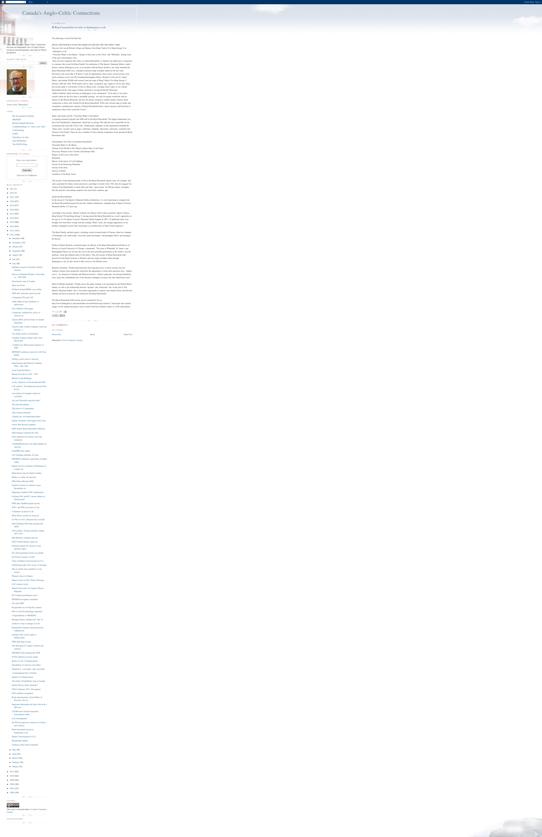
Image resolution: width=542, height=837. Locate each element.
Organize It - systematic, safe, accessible (28, 669)
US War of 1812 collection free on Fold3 (28, 519)
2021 (12, 197)
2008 (12, 784)
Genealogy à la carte (20, 137)
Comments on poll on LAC (23, 511)
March (15, 758)
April (14, 754)
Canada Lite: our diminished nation (26, 416)
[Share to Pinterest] (64, 315)
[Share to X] (58, 315)
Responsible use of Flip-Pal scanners (27, 607)
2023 (12, 188)
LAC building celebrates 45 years (25, 455)
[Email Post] (65, 311)
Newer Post (56, 334)
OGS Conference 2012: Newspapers (26, 689)
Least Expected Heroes (21, 370)
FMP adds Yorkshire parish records (26, 293)
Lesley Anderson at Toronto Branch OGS (28, 382)
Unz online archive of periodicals (25, 333)
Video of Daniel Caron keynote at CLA (28, 561)
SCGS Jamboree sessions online (25, 656)
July (14, 259)
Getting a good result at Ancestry (25, 359)
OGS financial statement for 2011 (25, 432)
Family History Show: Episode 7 (25, 685)
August (15, 255)
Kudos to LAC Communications (25, 661)
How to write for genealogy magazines (27, 611)
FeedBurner (32, 175)
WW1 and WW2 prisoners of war (26, 507)
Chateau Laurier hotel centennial (25, 744)
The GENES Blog (19, 144)
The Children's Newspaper (22, 308)
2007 (12, 788)
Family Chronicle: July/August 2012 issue (29, 420)
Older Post (128, 334)
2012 (12, 234)
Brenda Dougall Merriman (23, 123)
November (16, 242)
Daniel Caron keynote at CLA (24, 736)
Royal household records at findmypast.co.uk (80, 27)
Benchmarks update (20, 740)
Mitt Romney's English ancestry (25, 537)
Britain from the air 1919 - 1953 (25, 374)
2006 (12, 792)
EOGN (15, 133)
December (16, 238)
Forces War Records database (24, 424)
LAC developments (19, 718)
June (14, 263)
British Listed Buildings (22, 378)
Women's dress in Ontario (22, 576)
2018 (12, 209)
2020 (12, 201)
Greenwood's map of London (23, 281)
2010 (12, 775)
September (16, 251)
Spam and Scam (18, 285)
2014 (12, 226)
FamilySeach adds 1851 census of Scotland (29, 565)
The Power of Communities (23, 408)
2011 (12, 771)
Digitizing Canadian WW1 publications (28, 492)
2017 (12, 213)
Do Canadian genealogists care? (24, 595)
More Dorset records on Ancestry (25, 515)
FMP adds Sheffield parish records (26, 503)
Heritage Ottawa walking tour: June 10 (27, 619)
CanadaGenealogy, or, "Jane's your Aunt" (29, 126)
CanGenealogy (18, 130)
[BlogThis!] (55, 315)
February (16, 762)
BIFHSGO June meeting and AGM (26, 652)
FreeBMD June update (21, 450)
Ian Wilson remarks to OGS (23, 557)
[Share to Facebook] (61, 315)
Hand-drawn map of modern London (26, 473)
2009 (12, 780)
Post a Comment (57, 330)
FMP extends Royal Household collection (28, 428)
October (15, 246)
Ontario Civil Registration (22, 677)
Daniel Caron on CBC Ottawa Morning (28, 580)
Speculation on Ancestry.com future (26, 664)
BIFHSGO (16, 119)
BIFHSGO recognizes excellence (25, 599)
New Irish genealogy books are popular (27, 552)
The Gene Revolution (20, 404)
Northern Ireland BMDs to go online (26, 289)
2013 (12, 230)
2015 (12, 222)
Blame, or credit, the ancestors (24, 477)
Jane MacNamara (19, 140)
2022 (12, 192)
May (14, 749)
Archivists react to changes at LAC (26, 623)
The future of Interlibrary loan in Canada (28, 681)
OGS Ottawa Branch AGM (22, 481)
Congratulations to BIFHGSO (24, 615)
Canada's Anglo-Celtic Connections (61, 12)
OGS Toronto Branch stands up (24, 541)
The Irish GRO (18, 603)
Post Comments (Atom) (72, 340)
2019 (12, 205)
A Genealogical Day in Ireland (24, 673)
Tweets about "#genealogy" (18, 104)
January (15, 766)
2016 (12, 218)
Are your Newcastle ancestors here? (26, 400)
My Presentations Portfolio (23, 116)
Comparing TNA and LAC (22, 297)
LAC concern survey (20, 584)
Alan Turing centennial (21, 412)
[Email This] (53, 315)
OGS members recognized (22, 693)
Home (92, 334)
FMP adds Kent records (21, 641)
